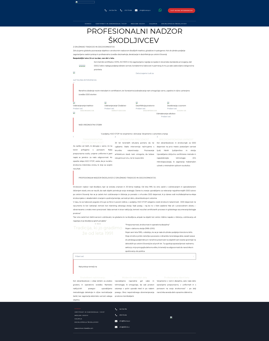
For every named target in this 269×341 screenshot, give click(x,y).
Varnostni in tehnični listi (83, 328)
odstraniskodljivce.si (144, 77)
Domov (88, 24)
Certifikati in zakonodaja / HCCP (111, 24)
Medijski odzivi (138, 24)
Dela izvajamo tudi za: (145, 73)
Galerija (153, 24)
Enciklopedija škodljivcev (174, 24)
